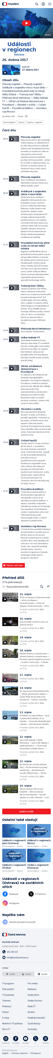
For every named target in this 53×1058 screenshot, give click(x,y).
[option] (10, 974)
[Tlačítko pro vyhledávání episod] (41, 586)
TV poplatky (8, 994)
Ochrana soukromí (19, 1053)
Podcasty (6, 1006)
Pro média (33, 983)
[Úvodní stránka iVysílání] (10, 4)
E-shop (5, 1017)
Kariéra (31, 1012)
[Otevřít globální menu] (49, 4)
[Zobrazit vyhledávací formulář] (36, 4)
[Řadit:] (48, 586)
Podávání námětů (36, 1017)
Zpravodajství (9, 122)
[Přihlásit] (43, 4)
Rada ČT (32, 1006)
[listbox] (26, 974)
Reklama (32, 989)
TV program (8, 983)
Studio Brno (33, 994)
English (5, 1053)
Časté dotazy (34, 1023)
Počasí (5, 1012)
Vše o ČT (6, 1029)
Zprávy (21, 122)
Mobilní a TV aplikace (12, 1023)
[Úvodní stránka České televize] (14, 934)
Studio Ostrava (35, 1000)
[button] (26, 23)
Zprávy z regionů (34, 122)
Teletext (6, 1000)
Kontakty (32, 1029)
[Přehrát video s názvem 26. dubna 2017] (26, 23)
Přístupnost (36, 1053)
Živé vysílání (8, 989)
